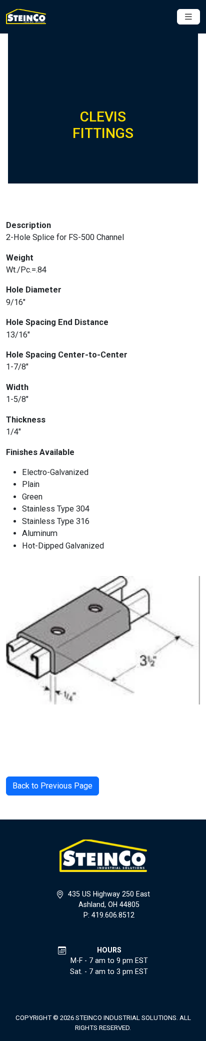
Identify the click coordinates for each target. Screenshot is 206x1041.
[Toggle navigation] (188, 16)
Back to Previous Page (52, 785)
